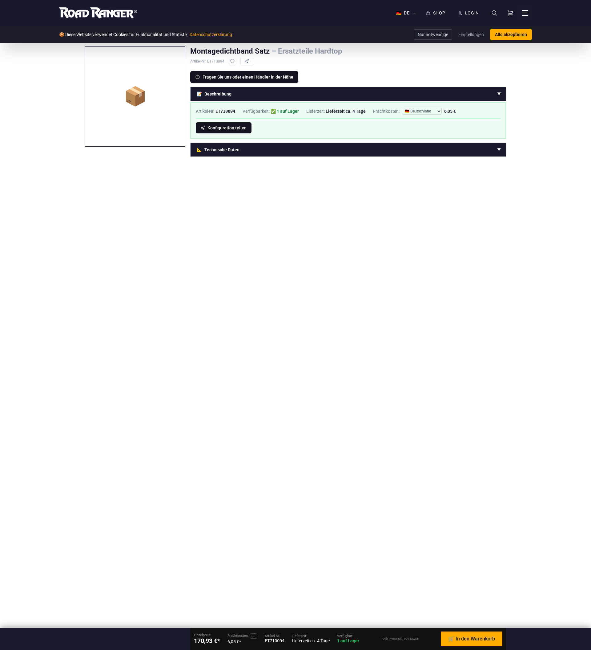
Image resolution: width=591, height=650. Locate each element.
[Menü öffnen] (525, 13)
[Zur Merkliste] (232, 61)
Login (472, 12)
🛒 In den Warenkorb (471, 639)
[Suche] (494, 13)
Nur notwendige (433, 34)
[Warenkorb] (510, 13)
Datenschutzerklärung (211, 34)
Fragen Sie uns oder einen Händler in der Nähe (248, 77)
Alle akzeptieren (511, 34)
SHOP (439, 12)
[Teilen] (246, 61)
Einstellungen (471, 34)
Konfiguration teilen (227, 127)
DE (403, 12)
